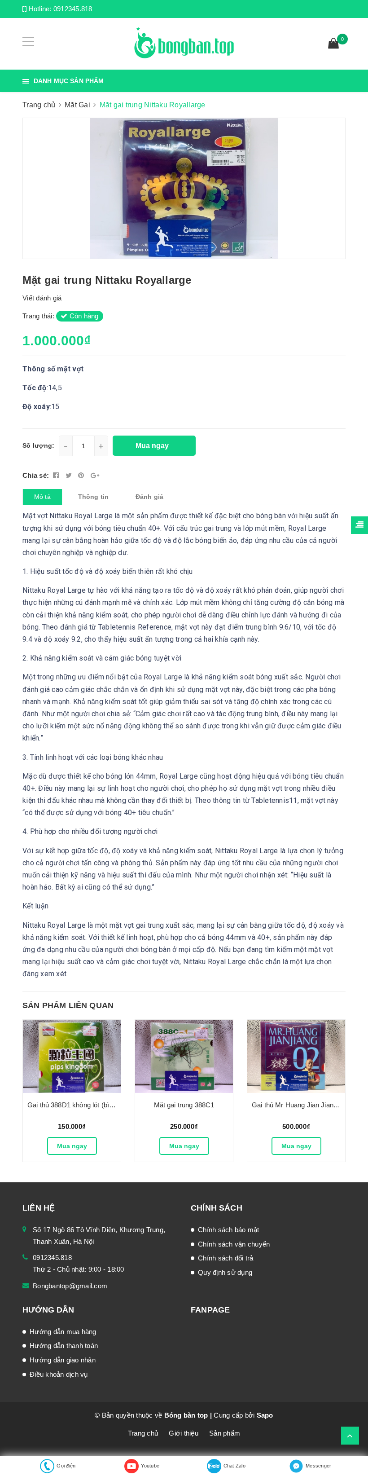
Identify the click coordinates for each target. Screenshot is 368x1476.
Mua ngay (72, 1146)
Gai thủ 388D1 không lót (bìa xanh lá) (83, 1105)
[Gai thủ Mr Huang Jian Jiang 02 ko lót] (296, 1056)
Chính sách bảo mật (228, 1230)
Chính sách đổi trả (226, 1258)
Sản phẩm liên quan (68, 1005)
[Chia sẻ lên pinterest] (82, 475)
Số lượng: (38, 445)
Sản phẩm (224, 1433)
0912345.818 (72, 9)
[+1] (95, 475)
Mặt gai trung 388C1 (184, 1105)
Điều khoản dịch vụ (59, 1374)
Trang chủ (143, 1433)
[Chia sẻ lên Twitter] (70, 475)
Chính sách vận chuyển (234, 1244)
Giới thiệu (183, 1433)
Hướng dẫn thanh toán (64, 1345)
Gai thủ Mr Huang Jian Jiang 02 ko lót (308, 1105)
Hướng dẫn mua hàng (63, 1331)
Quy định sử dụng (225, 1272)
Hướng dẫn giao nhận (63, 1360)
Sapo (265, 1415)
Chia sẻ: (35, 475)
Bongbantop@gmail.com (70, 1286)
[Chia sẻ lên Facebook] (57, 475)
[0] (333, 44)
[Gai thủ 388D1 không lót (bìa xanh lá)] (72, 1056)
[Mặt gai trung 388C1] (184, 1056)
